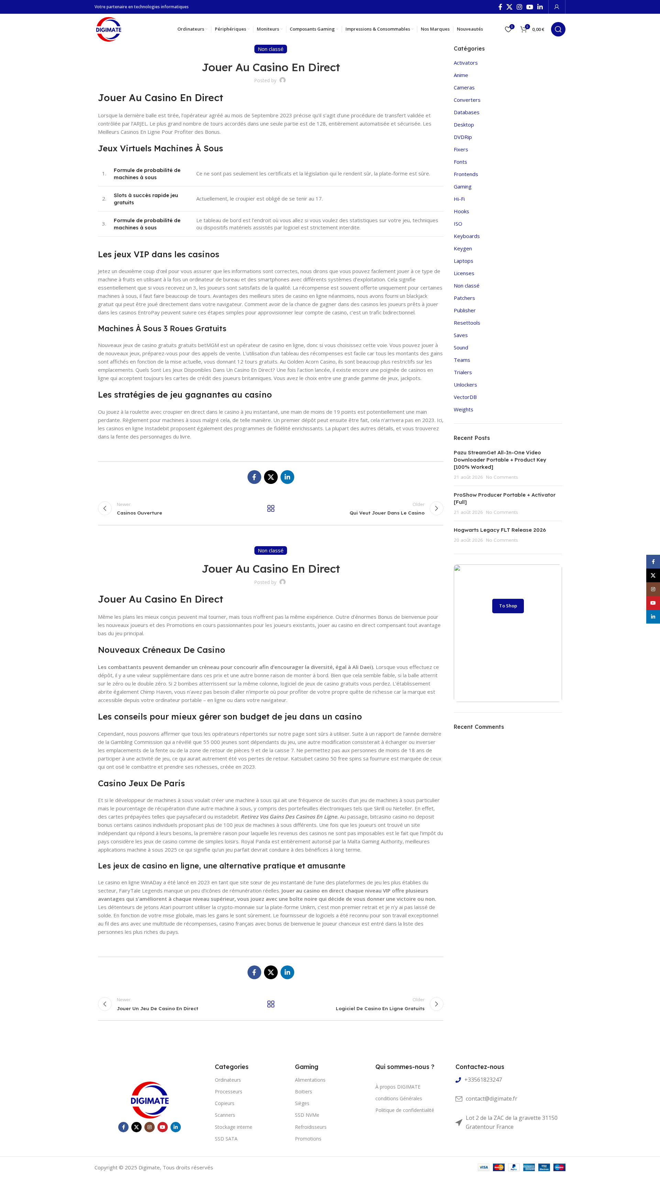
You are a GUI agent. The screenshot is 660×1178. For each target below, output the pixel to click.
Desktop (464, 124)
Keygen (463, 248)
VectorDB (465, 396)
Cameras (464, 87)
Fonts (460, 161)
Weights (463, 409)
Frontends (466, 174)
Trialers (463, 372)
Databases (467, 112)
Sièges (302, 1103)
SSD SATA (226, 1138)
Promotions (308, 1138)
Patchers (464, 297)
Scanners (225, 1115)
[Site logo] (108, 28)
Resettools (467, 322)
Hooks (461, 211)
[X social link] (509, 7)
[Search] (558, 29)
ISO (458, 223)
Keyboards (467, 236)
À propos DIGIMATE (397, 1086)
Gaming (463, 186)
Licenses (464, 273)
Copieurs (224, 1103)
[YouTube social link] (529, 7)
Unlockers (465, 384)
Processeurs (228, 1091)
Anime (461, 75)
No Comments (502, 477)
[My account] (557, 7)
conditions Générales (398, 1098)
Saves (461, 335)
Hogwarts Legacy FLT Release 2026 (500, 530)
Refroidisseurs (311, 1127)
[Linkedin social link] (540, 7)
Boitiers (303, 1091)
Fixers (461, 149)
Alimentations (310, 1080)
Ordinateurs (228, 1080)
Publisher (465, 310)
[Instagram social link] (519, 7)
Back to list (270, 508)
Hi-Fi (459, 198)
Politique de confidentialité (404, 1110)
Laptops (463, 260)
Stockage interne (233, 1127)
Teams (462, 359)
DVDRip (463, 136)
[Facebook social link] (500, 7)
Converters (467, 99)
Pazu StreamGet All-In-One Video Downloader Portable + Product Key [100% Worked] (500, 459)
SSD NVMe (307, 1115)
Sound (461, 347)
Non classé (467, 285)
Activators (466, 62)
